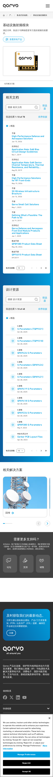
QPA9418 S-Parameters (29, 401)
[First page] (32, 268)
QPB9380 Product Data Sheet (27, 244)
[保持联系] (5, 697)
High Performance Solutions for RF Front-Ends (26, 179)
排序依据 (42, 117)
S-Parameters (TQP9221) (30, 329)
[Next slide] (47, 523)
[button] (20, 268)
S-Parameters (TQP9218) (30, 341)
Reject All (26, 763)
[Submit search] (36, 107)
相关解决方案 (9, 84)
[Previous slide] (38, 523)
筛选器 (44, 107)
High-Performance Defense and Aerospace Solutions (28, 137)
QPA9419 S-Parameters (29, 389)
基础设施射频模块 (40, 15)
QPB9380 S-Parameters (29, 425)
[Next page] (41, 268)
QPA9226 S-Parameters (29, 413)
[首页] (26, 651)
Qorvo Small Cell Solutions (25, 204)
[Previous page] (36, 268)
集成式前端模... (23, 15)
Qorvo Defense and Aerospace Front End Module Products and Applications (27, 230)
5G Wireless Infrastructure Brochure (25, 192)
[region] (26, 745)
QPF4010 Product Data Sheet (27, 255)
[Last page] (46, 268)
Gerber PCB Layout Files (30, 437)
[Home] (4, 15)
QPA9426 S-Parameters (29, 353)
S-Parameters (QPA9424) (30, 365)
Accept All (26, 771)
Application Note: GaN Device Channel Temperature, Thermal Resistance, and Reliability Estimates (28, 164)
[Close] (49, 718)
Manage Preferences (26, 754)
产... (10, 15)
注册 (11, 633)
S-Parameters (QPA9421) (30, 377)
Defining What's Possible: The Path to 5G (27, 216)
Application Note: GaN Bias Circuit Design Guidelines (25, 150)
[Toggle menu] (47, 6)
